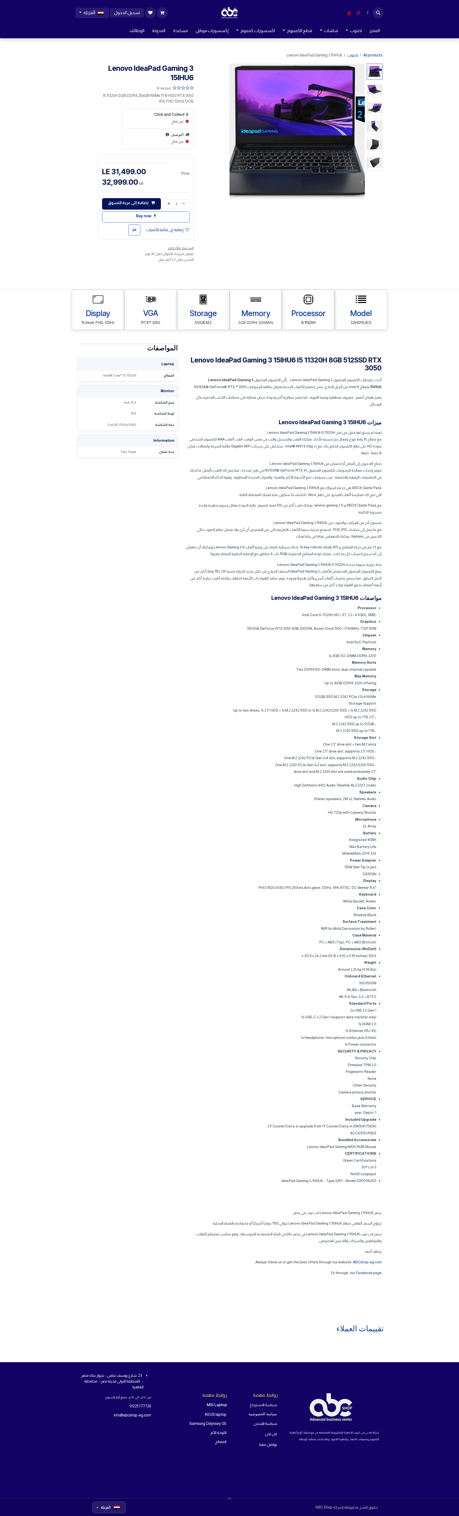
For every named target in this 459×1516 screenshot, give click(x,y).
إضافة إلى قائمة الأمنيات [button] (165, 230)
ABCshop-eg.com (367, 1262)
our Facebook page (365, 1273)
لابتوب (352, 55)
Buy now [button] (144, 216)
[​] (367, 13)
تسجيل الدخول (127, 12)
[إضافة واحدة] (168, 204)
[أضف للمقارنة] (134, 229)
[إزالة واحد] (184, 204)
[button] (378, 12)
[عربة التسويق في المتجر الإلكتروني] (162, 12)
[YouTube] (348, 13)
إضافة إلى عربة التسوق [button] (128, 203)
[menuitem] (375, 31)
